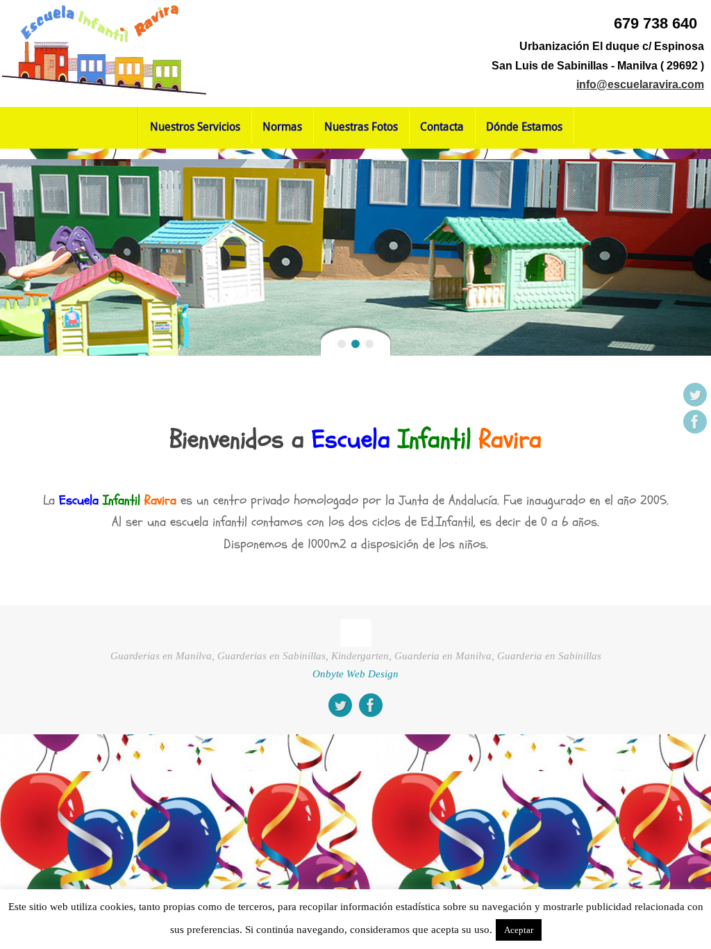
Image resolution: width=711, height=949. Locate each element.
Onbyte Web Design (355, 673)
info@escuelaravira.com (640, 84)
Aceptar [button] (518, 930)
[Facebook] (695, 422)
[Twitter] (695, 394)
